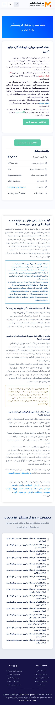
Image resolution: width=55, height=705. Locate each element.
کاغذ (21, 488)
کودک (9, 488)
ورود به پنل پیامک (14, 684)
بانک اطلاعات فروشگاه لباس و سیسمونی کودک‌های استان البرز (26, 539)
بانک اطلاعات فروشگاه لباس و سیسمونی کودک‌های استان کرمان (26, 597)
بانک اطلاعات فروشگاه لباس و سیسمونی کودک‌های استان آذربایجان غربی (26, 616)
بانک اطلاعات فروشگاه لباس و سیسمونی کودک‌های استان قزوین (26, 552)
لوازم (21, 485)
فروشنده (28, 485)
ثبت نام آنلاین (13, 677)
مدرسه (47, 492)
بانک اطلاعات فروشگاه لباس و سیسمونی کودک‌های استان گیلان (26, 635)
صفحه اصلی (41, 670)
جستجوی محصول (41, 681)
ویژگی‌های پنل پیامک (14, 670)
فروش (36, 485)
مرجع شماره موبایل (26, 694)
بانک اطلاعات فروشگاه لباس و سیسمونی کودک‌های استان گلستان (26, 546)
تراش (30, 492)
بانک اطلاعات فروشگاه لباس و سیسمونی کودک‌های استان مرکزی (26, 641)
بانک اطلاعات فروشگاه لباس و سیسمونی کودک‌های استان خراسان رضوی (26, 590)
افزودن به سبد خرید (35, 122)
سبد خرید (41, 684)
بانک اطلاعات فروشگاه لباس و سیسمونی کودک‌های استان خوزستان (26, 609)
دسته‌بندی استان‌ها (41, 677)
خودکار (47, 488)
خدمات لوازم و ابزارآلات (16, 187)
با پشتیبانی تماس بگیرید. (20, 473)
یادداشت (38, 492)
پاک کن (34, 488)
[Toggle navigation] (4, 4)
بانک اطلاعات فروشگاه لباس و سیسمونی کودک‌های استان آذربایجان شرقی (26, 622)
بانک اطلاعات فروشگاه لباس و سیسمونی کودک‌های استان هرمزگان (26, 571)
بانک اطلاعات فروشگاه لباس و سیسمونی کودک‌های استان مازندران (26, 628)
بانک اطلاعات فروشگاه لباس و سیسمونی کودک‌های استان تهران (26, 565)
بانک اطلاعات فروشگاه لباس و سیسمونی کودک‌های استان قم (26, 558)
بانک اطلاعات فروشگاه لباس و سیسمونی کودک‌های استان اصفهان (26, 584)
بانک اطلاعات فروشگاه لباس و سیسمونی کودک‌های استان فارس (26, 603)
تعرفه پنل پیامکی (13, 674)
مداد (27, 488)
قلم (40, 488)
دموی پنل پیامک (13, 681)
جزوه (15, 488)
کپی (15, 492)
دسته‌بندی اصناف (41, 674)
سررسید (22, 492)
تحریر (14, 485)
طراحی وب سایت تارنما (27, 700)
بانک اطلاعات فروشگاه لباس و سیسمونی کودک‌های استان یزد (26, 578)
